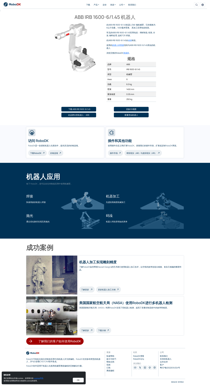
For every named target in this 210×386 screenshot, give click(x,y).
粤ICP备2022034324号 (170, 367)
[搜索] (196, 4)
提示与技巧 (111, 359)
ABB (130, 40)
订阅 (108, 367)
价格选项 (54, 153)
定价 (105, 4)
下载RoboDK (35, 153)
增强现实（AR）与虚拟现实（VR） (141, 153)
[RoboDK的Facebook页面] (150, 367)
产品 (96, 4)
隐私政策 (174, 382)
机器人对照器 (118, 45)
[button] (202, 4)
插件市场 (114, 153)
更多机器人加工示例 (107, 289)
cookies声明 (38, 378)
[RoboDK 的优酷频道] (135, 367)
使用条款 (181, 382)
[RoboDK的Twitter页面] (140, 367)
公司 (121, 4)
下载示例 (102, 330)
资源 (112, 4)
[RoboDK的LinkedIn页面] (145, 367)
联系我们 (132, 4)
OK (78, 380)
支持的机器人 (166, 359)
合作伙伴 (164, 362)
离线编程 (110, 370)
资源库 (126, 53)
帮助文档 (110, 362)
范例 (108, 364)
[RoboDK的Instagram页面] (155, 367)
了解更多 (88, 289)
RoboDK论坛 (138, 359)
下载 (88, 4)
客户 (162, 364)
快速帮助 (110, 356)
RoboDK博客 (138, 356)
